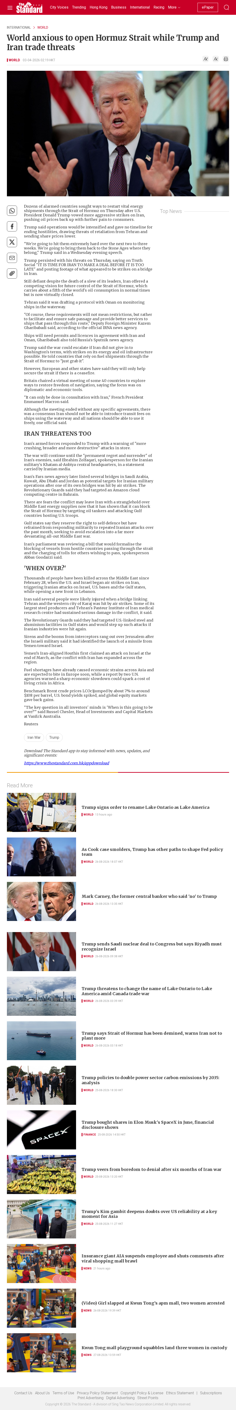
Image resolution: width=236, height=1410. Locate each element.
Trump (54, 737)
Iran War (34, 737)
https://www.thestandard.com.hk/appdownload (66, 763)
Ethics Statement (180, 1393)
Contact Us (23, 1393)
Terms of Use (63, 1393)
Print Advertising (90, 1398)
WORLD (42, 27)
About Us (42, 1393)
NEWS (87, 1268)
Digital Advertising (120, 1398)
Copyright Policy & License (142, 1393)
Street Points (147, 1398)
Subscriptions (211, 1393)
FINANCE (89, 1134)
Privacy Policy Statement (97, 1393)
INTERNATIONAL (19, 27)
